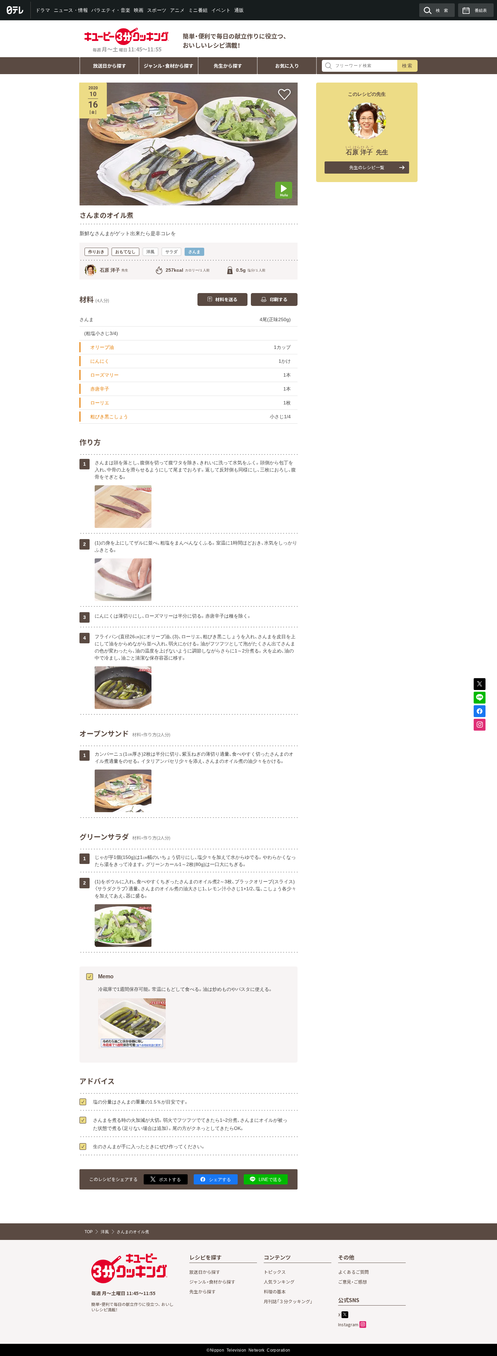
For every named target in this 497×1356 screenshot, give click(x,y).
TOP (89, 1231)
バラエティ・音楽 (111, 10)
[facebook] (480, 711)
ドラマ (43, 10)
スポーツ (157, 10)
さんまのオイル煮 (133, 1231)
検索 (407, 65)
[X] (480, 684)
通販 (239, 10)
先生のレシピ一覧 (366, 167)
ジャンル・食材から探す (168, 65)
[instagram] (480, 725)
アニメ (177, 10)
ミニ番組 (198, 10)
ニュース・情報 (70, 10)
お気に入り (287, 65)
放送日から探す (109, 65)
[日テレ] (15, 10)
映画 (139, 10)
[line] (480, 698)
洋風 (105, 1231)
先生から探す (228, 65)
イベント (221, 10)
